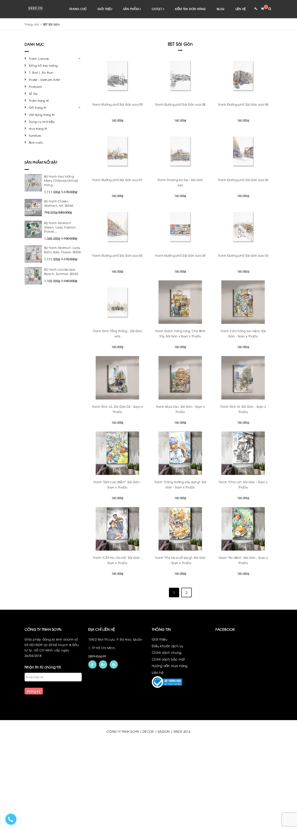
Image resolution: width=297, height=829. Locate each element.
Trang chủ (78, 9)
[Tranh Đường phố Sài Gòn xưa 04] (180, 226)
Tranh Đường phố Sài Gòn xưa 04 (180, 255)
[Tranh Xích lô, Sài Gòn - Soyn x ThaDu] (243, 378)
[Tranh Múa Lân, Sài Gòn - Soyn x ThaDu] (180, 378)
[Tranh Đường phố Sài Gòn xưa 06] (243, 151)
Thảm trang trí (39, 100)
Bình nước (36, 142)
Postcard (35, 86)
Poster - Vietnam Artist (44, 80)
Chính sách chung (166, 652)
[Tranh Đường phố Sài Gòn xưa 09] (117, 75)
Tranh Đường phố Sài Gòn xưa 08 (180, 104)
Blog (221, 9)
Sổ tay (33, 93)
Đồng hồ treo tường (43, 65)
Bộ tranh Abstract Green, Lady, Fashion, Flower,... (60, 227)
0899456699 (97, 656)
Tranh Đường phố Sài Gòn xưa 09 (117, 104)
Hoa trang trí (38, 128)
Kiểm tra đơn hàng (190, 9)
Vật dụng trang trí (42, 115)
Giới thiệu (104, 9)
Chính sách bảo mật (168, 659)
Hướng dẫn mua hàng (170, 665)
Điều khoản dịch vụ (167, 646)
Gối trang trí (37, 107)
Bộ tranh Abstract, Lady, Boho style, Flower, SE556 (62, 249)
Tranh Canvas (39, 58)
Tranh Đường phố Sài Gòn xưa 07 (117, 180)
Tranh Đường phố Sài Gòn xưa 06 (243, 180)
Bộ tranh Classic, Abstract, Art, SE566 (58, 203)
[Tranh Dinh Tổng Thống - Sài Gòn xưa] (117, 302)
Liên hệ (240, 9)
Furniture (35, 135)
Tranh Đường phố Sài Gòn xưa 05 (117, 255)
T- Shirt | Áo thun (41, 72)
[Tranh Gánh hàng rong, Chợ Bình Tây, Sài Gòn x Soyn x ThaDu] (180, 302)
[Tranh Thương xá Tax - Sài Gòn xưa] (180, 151)
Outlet (157, 9)
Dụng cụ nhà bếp (42, 121)
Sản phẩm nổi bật (41, 162)
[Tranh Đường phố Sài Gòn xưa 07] (117, 151)
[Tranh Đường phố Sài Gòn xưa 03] (243, 226)
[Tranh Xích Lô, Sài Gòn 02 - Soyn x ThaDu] (117, 378)
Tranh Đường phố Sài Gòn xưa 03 (243, 255)
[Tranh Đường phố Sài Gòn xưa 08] (180, 75)
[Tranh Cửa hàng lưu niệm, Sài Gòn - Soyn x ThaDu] (243, 302)
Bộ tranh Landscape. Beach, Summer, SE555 (61, 271)
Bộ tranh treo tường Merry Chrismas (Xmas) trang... (61, 180)
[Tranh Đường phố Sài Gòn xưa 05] (117, 226)
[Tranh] (117, 453)
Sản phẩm (131, 9)
